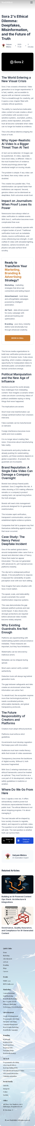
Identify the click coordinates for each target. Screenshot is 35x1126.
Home (5, 952)
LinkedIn (5, 1086)
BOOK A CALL (17, 338)
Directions (8, 1110)
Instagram (6, 1089)
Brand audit (6, 1039)
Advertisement (7, 959)
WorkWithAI (7, 2)
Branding (6, 965)
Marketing (6, 956)
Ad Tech (5, 962)
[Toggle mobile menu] (31, 2)
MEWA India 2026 (8, 984)
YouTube (5, 1095)
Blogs (5, 968)
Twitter (5, 1092)
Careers (5, 971)
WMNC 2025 (6, 981)
